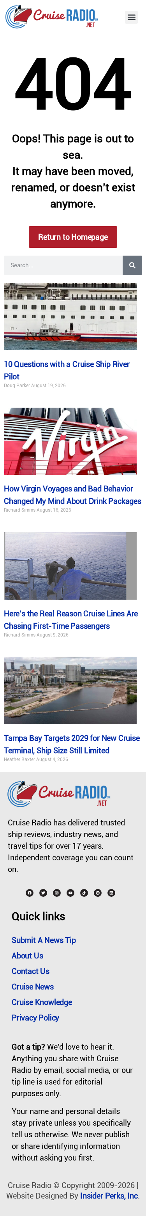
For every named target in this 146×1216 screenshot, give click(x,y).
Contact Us (30, 971)
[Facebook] (29, 893)
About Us (27, 955)
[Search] (132, 265)
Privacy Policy (35, 1017)
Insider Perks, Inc (108, 1195)
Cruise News (33, 986)
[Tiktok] (84, 893)
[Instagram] (57, 893)
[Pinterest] (98, 893)
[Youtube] (70, 893)
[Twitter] (43, 893)
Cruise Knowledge (42, 1002)
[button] (131, 17)
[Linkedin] (111, 893)
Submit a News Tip (44, 940)
